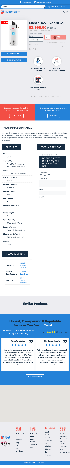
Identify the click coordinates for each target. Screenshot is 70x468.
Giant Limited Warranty (23, 280)
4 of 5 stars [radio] (48, 175)
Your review (43, 178)
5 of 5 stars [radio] (50, 175)
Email (41, 197)
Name (41, 189)
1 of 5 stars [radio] (40, 175)
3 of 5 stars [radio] (45, 175)
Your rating (43, 172)
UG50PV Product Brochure (23, 265)
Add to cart (58, 37)
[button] (24, 23)
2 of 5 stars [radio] (42, 175)
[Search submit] (43, 6)
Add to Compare (15, 54)
